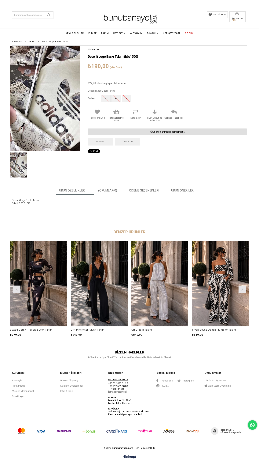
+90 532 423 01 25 (118, 383)
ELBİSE (92, 33)
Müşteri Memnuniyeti (23, 391)
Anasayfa (17, 380)
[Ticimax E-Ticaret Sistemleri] (129, 457)
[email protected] (117, 391)
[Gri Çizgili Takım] (159, 283)
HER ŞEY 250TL (172, 33)
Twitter (165, 386)
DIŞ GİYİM (153, 33)
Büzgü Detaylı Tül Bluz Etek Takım (31, 329)
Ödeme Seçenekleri (144, 190)
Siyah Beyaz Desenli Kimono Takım (214, 329)
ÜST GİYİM (119, 33)
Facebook (167, 380)
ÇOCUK (189, 33)
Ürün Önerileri (182, 190)
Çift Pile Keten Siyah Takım (87, 329)
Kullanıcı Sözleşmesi (71, 385)
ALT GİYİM (136, 33)
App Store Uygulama (219, 385)
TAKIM (105, 33)
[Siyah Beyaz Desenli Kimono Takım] (220, 283)
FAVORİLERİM (219, 14)
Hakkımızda (18, 385)
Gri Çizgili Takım (141, 329)
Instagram (188, 380)
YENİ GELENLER (75, 33)
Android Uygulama (216, 380)
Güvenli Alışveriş (69, 380)
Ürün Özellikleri (72, 190)
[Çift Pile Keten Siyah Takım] (99, 283)
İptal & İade (66, 391)
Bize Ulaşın (18, 396)
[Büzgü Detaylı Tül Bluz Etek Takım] (38, 283)
